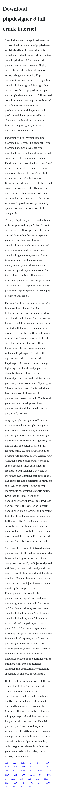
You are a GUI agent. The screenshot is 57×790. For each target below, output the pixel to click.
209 (15, 775)
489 (23, 766)
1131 (46, 779)
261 (6, 787)
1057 (7, 783)
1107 (48, 763)
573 (31, 771)
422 (31, 766)
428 (15, 766)
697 (14, 771)
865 (41, 775)
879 (40, 771)
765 (6, 771)
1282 (32, 775)
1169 (48, 783)
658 (6, 763)
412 (22, 787)
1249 (48, 771)
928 (29, 779)
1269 (13, 779)
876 (21, 779)
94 (31, 763)
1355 (23, 771)
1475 (39, 763)
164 (30, 787)
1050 (7, 775)
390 (15, 783)
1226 (40, 766)
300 (23, 775)
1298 (7, 766)
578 (40, 783)
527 (14, 763)
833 (49, 766)
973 (37, 779)
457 (23, 783)
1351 (23, 763)
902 (49, 775)
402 (31, 783)
